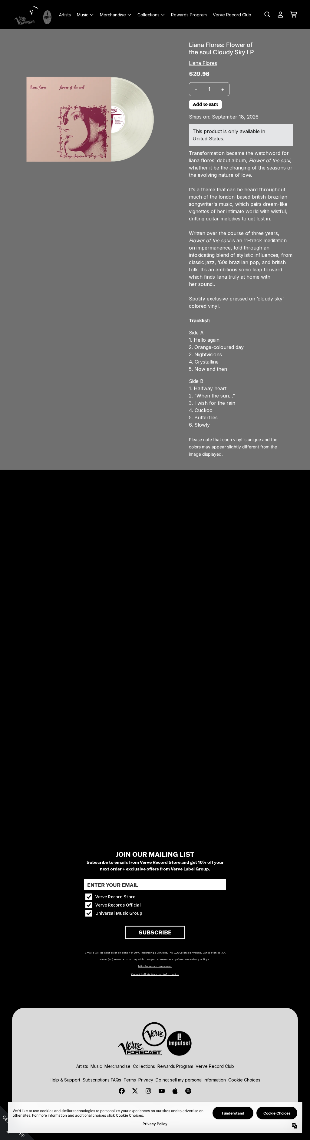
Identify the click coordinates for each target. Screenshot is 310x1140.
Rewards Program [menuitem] (189, 14)
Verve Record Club (215, 1066)
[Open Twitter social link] (135, 1091)
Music (96, 1066)
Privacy (145, 1079)
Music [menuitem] (82, 14)
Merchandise (117, 1066)
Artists (82, 1066)
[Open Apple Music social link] (175, 1091)
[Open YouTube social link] (161, 1091)
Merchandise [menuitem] (113, 14)
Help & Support (65, 1079)
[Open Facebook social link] (121, 1091)
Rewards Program (175, 1066)
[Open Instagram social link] (148, 1091)
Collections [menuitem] (148, 14)
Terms (130, 1079)
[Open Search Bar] (267, 14)
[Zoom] (90, 119)
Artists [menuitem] (65, 14)
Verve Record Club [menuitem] (232, 14)
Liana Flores (203, 63)
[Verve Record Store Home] (34, 14)
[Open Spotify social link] (188, 1091)
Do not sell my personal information (191, 1079)
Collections (144, 1066)
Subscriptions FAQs (102, 1079)
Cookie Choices (244, 1079)
